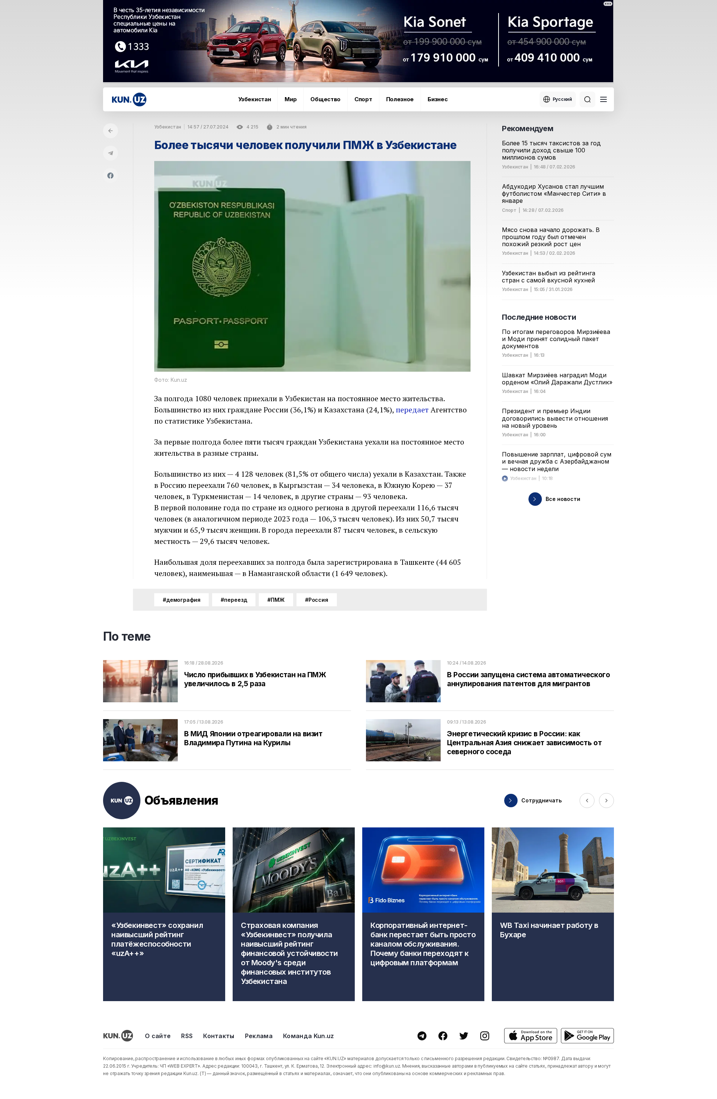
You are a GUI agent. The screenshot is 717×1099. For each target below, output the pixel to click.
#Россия (316, 600)
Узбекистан (254, 99)
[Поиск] (587, 99)
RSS (187, 1036)
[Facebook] (110, 175)
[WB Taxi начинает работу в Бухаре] (553, 914)
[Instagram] (484, 1035)
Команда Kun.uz (308, 1036)
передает (412, 410)
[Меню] (603, 99)
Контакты (219, 1036)
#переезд (234, 600)
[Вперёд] (606, 800)
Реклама (259, 1036)
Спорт (363, 99)
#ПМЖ (275, 600)
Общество (325, 99)
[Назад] (110, 130)
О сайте (158, 1036)
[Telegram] (110, 153)
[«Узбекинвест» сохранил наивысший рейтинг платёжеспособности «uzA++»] (164, 914)
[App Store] (530, 1035)
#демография (181, 600)
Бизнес (437, 99)
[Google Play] (587, 1035)
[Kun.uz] (129, 99)
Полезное (400, 99)
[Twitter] (463, 1035)
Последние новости (539, 317)
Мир (291, 99)
